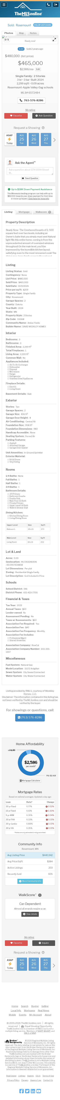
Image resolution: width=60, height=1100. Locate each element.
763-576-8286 (33, 100)
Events (22, 1014)
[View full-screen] (54, 39)
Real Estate (11, 1076)
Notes (33, 33)
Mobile (12, 1014)
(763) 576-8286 (31, 717)
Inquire (45, 943)
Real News (43, 1010)
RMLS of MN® (30, 1033)
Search (24, 1006)
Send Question (31, 178)
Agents (30, 1076)
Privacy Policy (13, 1080)
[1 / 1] (30, 37)
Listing (8, 212)
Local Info (16, 1010)
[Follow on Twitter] (27, 1092)
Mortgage (24, 212)
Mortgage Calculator (31, 780)
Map (21, 33)
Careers (24, 1080)
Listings (21, 1076)
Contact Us (48, 1080)
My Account (35, 1014)
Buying (35, 1006)
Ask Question (46, 115)
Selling (45, 1006)
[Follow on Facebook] (21, 1092)
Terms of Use (48, 1076)
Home (15, 1006)
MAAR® (47, 1031)
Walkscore (43, 212)
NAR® (40, 1031)
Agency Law (35, 1080)
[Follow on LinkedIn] (33, 1092)
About (48, 1014)
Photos (8, 33)
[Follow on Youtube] (38, 1092)
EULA (38, 1076)
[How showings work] (43, 128)
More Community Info (31, 881)
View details (31, 914)
